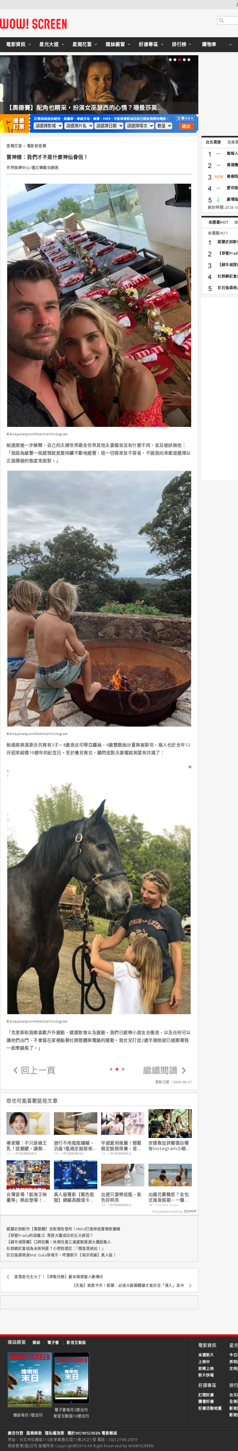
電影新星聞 (36, 146)
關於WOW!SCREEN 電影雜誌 (92, 1433)
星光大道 (49, 44)
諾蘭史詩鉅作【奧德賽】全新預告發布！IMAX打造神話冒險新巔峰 (64, 1229)
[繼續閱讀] (164, 1071)
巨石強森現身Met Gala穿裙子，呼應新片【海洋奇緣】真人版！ (62, 1255)
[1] (117, 1069)
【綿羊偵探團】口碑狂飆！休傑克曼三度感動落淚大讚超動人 (59, 1242)
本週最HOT (219, 222)
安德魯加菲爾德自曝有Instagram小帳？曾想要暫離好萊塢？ (169, 1145)
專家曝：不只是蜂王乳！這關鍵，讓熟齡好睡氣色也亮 (27, 1145)
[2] (123, 1069)
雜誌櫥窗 (115, 44)
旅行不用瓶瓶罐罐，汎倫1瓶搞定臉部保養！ (74, 1145)
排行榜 (179, 44)
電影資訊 (15, 44)
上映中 (204, 1361)
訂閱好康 (206, 1395)
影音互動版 (76, 1342)
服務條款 (34, 1433)
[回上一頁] (34, 1071)
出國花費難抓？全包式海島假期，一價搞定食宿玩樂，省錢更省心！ (168, 1197)
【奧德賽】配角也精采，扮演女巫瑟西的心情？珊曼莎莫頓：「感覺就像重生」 (110, 108)
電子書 (53, 1342)
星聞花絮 (82, 44)
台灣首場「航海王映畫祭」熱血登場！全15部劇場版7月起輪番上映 (27, 1197)
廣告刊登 (15, 1433)
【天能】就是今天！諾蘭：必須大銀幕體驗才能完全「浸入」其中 (128, 1285)
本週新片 (206, 1355)
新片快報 (206, 1375)
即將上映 (206, 1368)
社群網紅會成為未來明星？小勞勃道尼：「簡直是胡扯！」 (56, 1248)
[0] (111, 1069)
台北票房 (213, 142)
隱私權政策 (54, 1433)
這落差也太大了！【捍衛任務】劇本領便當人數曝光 (59, 1276)
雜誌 (36, 1342)
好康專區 (148, 44)
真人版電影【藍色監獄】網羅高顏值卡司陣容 (74, 1197)
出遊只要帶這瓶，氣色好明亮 (121, 1197)
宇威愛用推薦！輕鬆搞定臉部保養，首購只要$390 (121, 1145)
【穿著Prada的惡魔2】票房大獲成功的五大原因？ (50, 1235)
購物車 (209, 44)
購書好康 (206, 1401)
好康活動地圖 (210, 1408)
